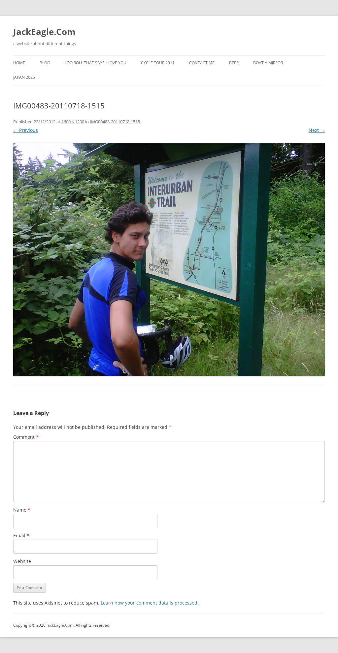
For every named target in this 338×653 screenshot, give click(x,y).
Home (19, 63)
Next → (317, 130)
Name (21, 510)
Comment (26, 437)
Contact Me (202, 63)
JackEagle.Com (44, 32)
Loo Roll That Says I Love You (95, 63)
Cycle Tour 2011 (158, 63)
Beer (234, 63)
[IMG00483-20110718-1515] (169, 259)
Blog (45, 63)
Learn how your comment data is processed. (150, 603)
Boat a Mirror (268, 63)
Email (21, 535)
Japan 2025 (24, 77)
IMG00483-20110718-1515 (115, 122)
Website (22, 561)
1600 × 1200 (72, 122)
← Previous (25, 130)
